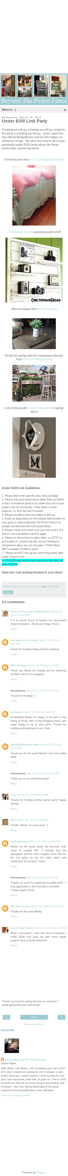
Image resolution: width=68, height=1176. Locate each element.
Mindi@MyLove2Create (25, 744)
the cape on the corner (25, 640)
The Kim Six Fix (20, 906)
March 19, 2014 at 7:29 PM (43, 665)
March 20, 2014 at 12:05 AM (43, 773)
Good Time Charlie (22, 928)
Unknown (16, 712)
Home (34, 1017)
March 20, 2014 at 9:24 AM (32, 794)
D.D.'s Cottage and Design (47, 159)
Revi (13, 820)
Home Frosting (47, 308)
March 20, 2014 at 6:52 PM (42, 877)
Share (8, 592)
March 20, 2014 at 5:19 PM (44, 841)
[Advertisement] (34, 34)
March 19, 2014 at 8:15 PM (42, 690)
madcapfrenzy (19, 841)
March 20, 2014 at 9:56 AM (32, 820)
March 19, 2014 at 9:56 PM (39, 712)
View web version (34, 1024)
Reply (14, 628)
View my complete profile (15, 1095)
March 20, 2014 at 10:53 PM (47, 906)
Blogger (40, 1172)
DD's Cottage (19, 665)
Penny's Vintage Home (37, 359)
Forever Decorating (40, 408)
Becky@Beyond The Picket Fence (25, 1059)
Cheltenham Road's (20, 232)
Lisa (13, 794)
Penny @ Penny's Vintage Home (30, 611)
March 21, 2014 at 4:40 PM (50, 928)
